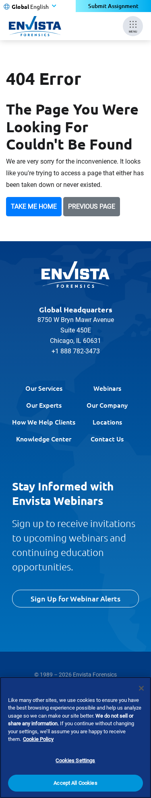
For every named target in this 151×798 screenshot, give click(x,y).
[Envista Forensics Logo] (75, 274)
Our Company (107, 404)
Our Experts (44, 404)
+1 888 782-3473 (76, 351)
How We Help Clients (43, 421)
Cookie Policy (38, 739)
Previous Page (91, 206)
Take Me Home (34, 206)
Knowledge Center (43, 438)
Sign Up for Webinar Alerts (75, 598)
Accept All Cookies (75, 783)
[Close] (141, 688)
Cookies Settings (75, 760)
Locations (107, 421)
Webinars (107, 388)
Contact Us (107, 438)
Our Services (43, 388)
